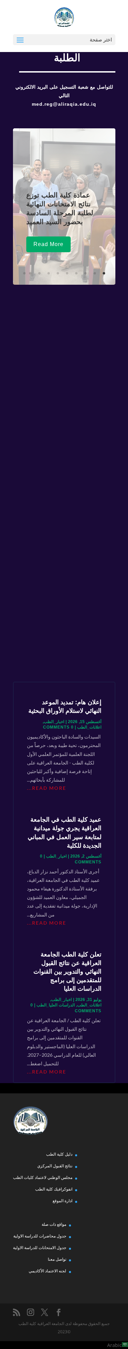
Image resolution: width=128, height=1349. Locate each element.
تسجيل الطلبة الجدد (64, 380)
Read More (48, 244)
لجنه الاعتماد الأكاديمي (47, 1271)
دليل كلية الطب (59, 1154)
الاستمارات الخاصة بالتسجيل (64, 587)
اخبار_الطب (54, 721)
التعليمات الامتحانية (64, 536)
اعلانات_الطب (89, 727)
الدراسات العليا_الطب (56, 1005)
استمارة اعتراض (64, 326)
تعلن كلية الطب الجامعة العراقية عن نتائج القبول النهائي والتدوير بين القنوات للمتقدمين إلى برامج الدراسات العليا (67, 971)
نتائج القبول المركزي (54, 1166)
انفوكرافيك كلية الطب (53, 1189)
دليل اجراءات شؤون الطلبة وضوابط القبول (64, 485)
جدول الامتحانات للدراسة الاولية (39, 1247)
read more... (46, 788)
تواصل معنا (57, 1259)
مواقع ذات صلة (54, 1224)
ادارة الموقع (62, 1201)
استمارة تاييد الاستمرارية (64, 641)
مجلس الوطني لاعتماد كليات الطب (42, 1177)
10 (24, 273)
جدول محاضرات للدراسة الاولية (39, 1236)
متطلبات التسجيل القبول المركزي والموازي (64, 431)
